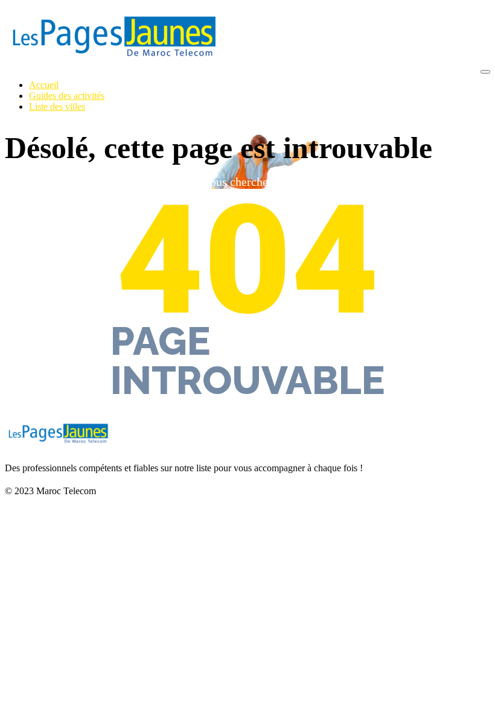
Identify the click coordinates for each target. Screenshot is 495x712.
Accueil (44, 85)
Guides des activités (66, 96)
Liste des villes (57, 106)
